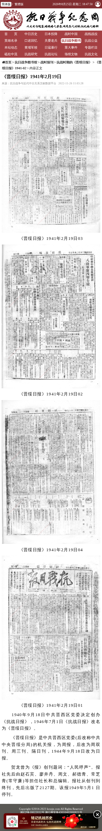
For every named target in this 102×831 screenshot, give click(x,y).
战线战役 (91, 34)
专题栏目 (91, 47)
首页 (8, 62)
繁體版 (19, 4)
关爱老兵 (51, 40)
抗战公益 (91, 40)
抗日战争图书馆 (71, 41)
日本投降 (51, 34)
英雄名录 (10, 40)
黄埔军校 (31, 47)
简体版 (6, 4)
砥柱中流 (10, 54)
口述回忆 (31, 40)
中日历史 (31, 34)
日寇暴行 (51, 47)
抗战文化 (91, 54)
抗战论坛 (51, 54)
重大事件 (71, 47)
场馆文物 (71, 54)
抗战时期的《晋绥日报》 (74, 62)
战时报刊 (46, 62)
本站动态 (10, 47)
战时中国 (71, 34)
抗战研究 (31, 54)
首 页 (10, 34)
